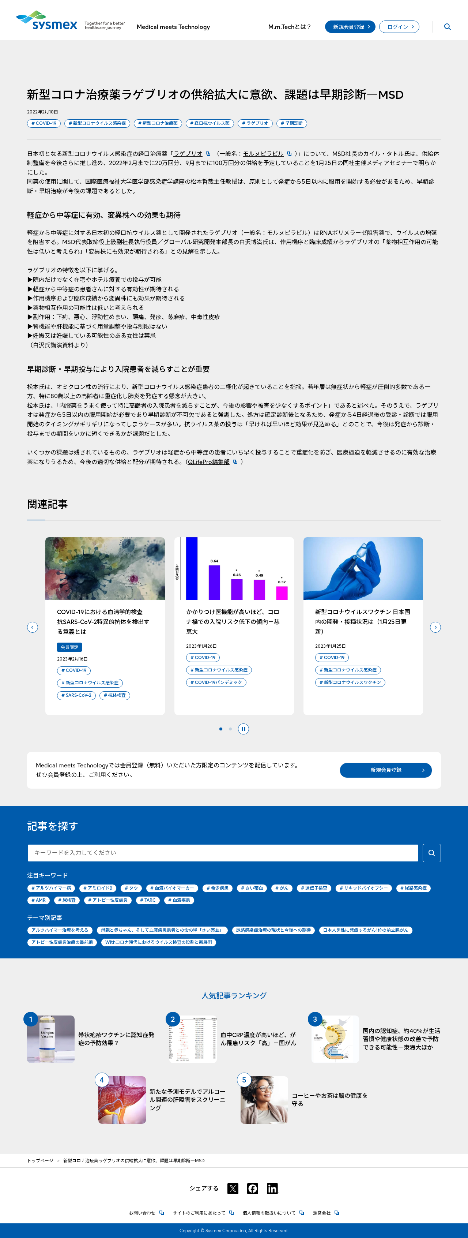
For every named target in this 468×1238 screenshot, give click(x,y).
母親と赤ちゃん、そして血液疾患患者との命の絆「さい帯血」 (162, 930)
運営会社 (326, 1213)
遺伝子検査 (314, 888)
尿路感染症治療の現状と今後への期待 (273, 930)
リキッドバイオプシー (364, 888)
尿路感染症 (413, 888)
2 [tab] (230, 729)
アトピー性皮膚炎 (108, 900)
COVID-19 (43, 123)
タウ (131, 888)
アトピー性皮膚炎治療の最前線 (62, 942)
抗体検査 (115, 695)
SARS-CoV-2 (76, 695)
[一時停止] (243, 728)
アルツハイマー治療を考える (59, 930)
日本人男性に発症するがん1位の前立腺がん (365, 930)
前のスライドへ (32, 627)
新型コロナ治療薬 (158, 123)
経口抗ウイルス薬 (210, 123)
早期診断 (292, 123)
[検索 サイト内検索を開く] (447, 26)
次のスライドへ (435, 627)
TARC (148, 900)
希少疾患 (218, 888)
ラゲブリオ (255, 123)
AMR (38, 900)
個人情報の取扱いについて (273, 1213)
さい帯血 (252, 888)
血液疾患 (179, 900)
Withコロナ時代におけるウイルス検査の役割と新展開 (158, 942)
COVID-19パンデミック (216, 682)
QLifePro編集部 (214, 462)
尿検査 (67, 900)
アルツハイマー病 (51, 888)
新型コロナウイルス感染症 (97, 123)
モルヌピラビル (269, 154)
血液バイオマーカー (172, 888)
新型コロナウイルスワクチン (350, 682)
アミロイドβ (97, 888)
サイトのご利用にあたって (203, 1213)
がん (281, 888)
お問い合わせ (146, 1213)
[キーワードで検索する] (432, 853)
